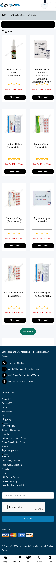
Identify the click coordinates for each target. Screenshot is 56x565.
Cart (27, 559)
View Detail (15, 97)
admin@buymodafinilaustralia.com (24, 369)
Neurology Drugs (19, 15)
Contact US (7, 403)
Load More (28, 331)
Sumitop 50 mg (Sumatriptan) (14, 220)
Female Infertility (9, 481)
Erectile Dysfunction (11, 460)
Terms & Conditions (11, 430)
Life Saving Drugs (10, 477)
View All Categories (28, 24)
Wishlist (16, 559)
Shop (5, 562)
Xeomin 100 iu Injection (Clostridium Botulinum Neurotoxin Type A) (42, 75)
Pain (4, 473)
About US (6, 399)
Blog (4, 415)
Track (50, 562)
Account (38, 562)
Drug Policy (7, 434)
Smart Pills (6, 456)
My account (7, 411)
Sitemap (5, 446)
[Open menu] (53, 5)
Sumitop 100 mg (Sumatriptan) (14, 145)
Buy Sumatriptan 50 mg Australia (14, 294)
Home (6, 15)
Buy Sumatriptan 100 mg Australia (42, 294)
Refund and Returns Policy (14, 438)
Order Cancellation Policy (13, 442)
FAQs (4, 407)
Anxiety (5, 469)
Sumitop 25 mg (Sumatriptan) (42, 145)
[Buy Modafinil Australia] (10, 5)
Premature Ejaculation (12, 465)
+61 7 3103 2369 (16, 363)
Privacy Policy (8, 426)
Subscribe (28, 518)
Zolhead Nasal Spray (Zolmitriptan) (14, 72)
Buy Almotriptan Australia (42, 220)
